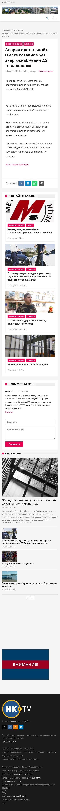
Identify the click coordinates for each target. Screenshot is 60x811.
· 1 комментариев (45, 71)
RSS (3, 803)
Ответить (9, 412)
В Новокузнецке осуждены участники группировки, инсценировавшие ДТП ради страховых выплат (29, 276)
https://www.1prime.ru (17, 164)
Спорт (30, 225)
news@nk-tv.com (14, 781)
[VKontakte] (10, 727)
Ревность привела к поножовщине (28, 364)
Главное (28, 44)
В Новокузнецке (16, 30)
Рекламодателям (9, 741)
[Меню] (55, 18)
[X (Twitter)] (4, 727)
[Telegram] (28, 183)
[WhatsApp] (34, 183)
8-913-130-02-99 (25, 774)
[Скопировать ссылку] (41, 183)
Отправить (14, 444)
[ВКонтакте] (21, 183)
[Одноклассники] (15, 727)
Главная (5, 30)
